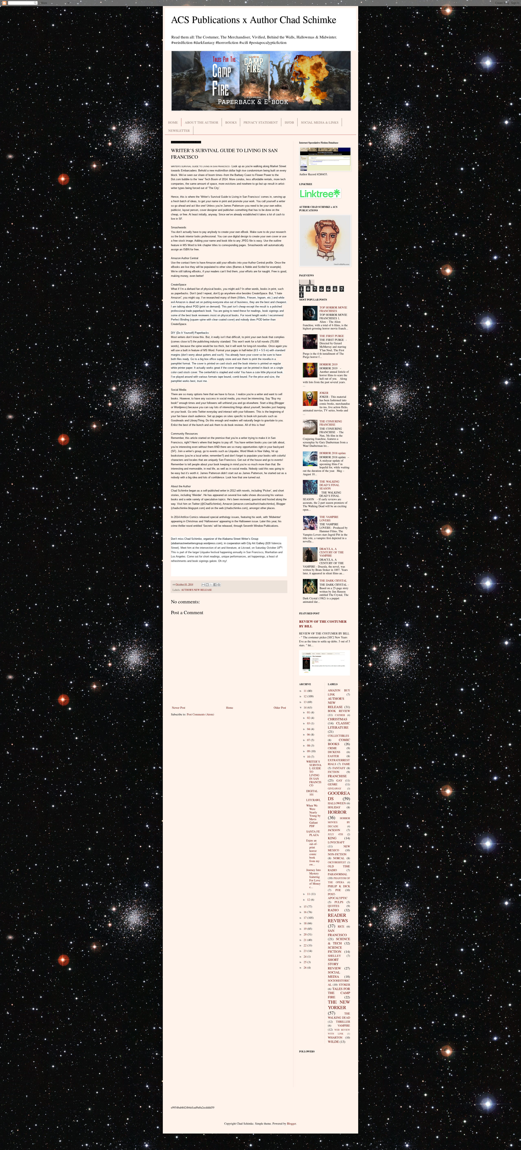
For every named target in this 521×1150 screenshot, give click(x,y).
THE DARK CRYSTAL (333, 580)
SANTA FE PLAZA (313, 833)
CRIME (332, 748)
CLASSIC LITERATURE (339, 725)
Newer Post (178, 708)
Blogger (291, 1123)
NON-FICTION (337, 854)
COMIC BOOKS (339, 741)
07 (309, 740)
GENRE (332, 784)
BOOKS (231, 122)
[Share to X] (211, 585)
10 (309, 757)
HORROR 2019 (328, 364)
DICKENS (334, 752)
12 (305, 696)
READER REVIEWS (338, 917)
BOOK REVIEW (339, 711)
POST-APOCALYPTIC (337, 896)
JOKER (324, 393)
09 (309, 751)
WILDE (333, 1041)
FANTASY (339, 768)
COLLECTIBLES (338, 736)
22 (305, 945)
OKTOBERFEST (337, 862)
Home (229, 708)
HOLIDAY (334, 807)
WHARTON (335, 1037)
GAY (339, 780)
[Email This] (203, 585)
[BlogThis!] (207, 585)
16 (305, 912)
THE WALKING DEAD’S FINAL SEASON (329, 485)
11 (305, 691)
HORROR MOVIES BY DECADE (339, 822)
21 (305, 940)
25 (305, 962)
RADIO (333, 910)
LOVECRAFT (336, 842)
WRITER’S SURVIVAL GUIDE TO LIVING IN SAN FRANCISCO (313, 773)
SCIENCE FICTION (335, 949)
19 (305, 929)
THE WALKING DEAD (339, 1015)
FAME (346, 764)
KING (332, 838)
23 (305, 951)
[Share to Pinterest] (219, 585)
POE (338, 890)
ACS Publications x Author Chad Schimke (253, 19)
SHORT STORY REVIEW (334, 963)
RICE (341, 926)
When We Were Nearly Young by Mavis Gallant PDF (313, 815)
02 (309, 718)
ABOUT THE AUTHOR (201, 122)
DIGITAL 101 (312, 792)
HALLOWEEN (337, 803)
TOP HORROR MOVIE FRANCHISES (333, 309)
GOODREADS (339, 795)
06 (309, 734)
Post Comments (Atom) (200, 714)
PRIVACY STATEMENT (261, 122)
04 (309, 729)
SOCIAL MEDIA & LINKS (319, 122)
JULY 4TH (335, 834)
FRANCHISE (337, 776)
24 (305, 956)
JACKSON (334, 830)
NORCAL (339, 858)
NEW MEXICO (339, 848)
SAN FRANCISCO (337, 932)
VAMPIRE (344, 1025)
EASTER (333, 756)
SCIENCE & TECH (339, 940)
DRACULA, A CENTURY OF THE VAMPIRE (332, 552)
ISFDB (289, 122)
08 (309, 745)
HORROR (337, 812)
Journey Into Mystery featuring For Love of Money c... (313, 878)
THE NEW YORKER (339, 1004)
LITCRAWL (313, 800)
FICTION (333, 772)
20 (305, 934)
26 (305, 967)
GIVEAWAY (334, 788)
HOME (173, 122)
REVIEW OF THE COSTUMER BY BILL (323, 624)
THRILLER (343, 1022)
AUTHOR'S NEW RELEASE (196, 590)
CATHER (340, 715)
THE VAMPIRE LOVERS (329, 518)
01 (309, 712)
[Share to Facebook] (215, 585)
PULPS (339, 902)
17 (305, 918)
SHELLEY (334, 956)
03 (309, 723)
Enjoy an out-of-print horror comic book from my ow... (313, 852)
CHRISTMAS (337, 719)
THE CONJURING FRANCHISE (331, 423)
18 (305, 923)
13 (305, 702)
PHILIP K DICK (339, 886)
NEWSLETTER (179, 130)
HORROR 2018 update (333, 453)
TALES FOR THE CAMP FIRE (339, 992)
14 (305, 707)
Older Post (280, 708)
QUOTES (333, 906)
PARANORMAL (337, 874)
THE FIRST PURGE (332, 336)
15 (305, 906)
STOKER (344, 984)
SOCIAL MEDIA (334, 974)
